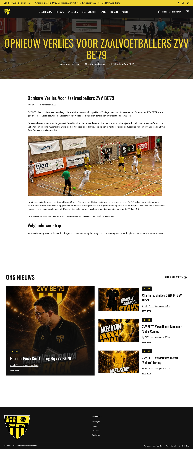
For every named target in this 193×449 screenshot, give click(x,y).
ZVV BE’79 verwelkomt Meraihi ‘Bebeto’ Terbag (160, 360)
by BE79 (31, 104)
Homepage (64, 64)
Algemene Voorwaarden (153, 446)
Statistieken (89, 11)
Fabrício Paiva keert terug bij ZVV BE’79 (40, 358)
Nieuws (60, 11)
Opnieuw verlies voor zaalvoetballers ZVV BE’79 (110, 64)
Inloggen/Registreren (171, 11)
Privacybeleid (171, 446)
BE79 (147, 306)
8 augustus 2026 (162, 306)
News (77, 64)
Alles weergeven (174, 277)
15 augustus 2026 (30, 364)
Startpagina (46, 11)
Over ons (73, 11)
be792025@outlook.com (19, 2)
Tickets (114, 11)
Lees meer (14, 370)
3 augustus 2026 (162, 368)
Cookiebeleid (184, 446)
